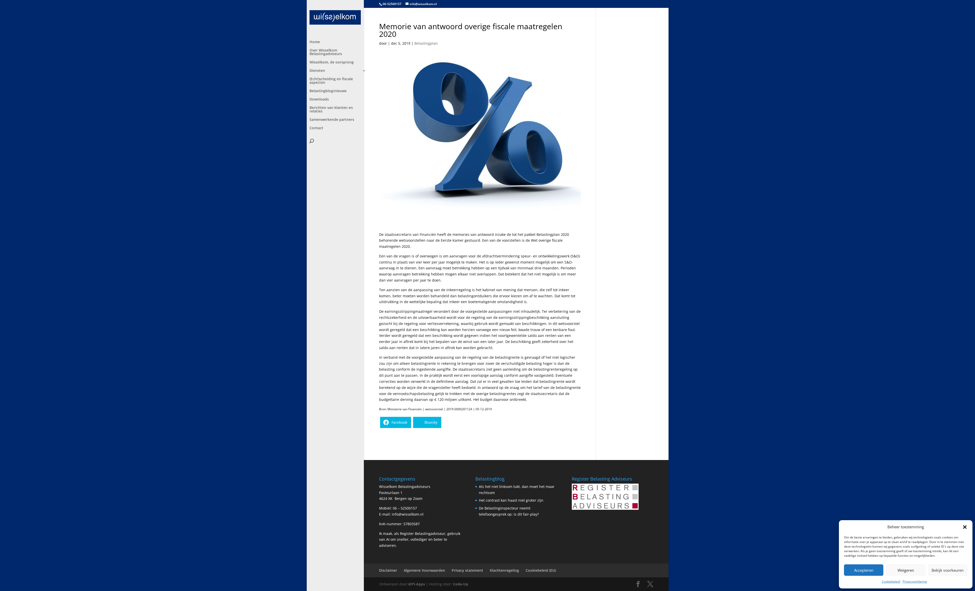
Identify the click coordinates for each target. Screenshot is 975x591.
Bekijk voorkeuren (948, 570)
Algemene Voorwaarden (424, 570)
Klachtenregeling (504, 570)
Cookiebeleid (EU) (541, 570)
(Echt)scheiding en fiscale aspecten (331, 81)
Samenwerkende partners (332, 120)
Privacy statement (467, 570)
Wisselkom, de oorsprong (332, 62)
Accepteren (863, 570)
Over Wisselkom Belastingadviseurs (326, 52)
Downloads (319, 99)
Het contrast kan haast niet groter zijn (511, 500)
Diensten (317, 71)
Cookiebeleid (891, 581)
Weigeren (906, 570)
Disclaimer (388, 570)
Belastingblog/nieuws (328, 91)
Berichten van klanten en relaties (331, 109)
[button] (964, 527)
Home (315, 42)
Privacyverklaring (915, 581)
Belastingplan (426, 43)
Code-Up (460, 584)
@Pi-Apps (416, 584)
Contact (316, 128)
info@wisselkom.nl (408, 514)
